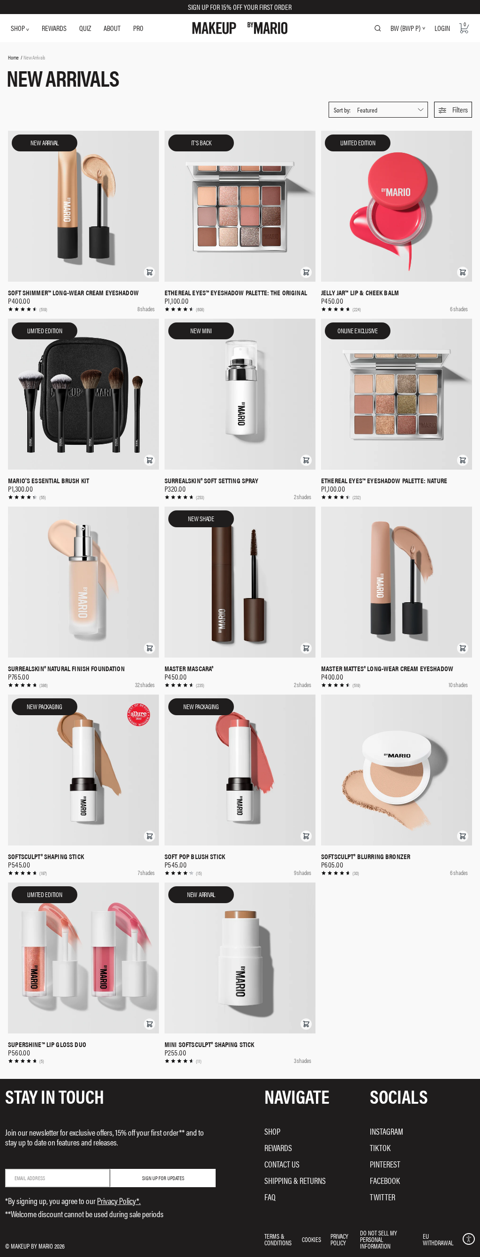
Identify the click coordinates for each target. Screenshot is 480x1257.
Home (13, 57)
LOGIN (442, 27)
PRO (138, 27)
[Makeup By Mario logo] (240, 28)
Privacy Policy (339, 1239)
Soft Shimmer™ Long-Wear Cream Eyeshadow (73, 292)
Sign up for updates (163, 1178)
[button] (453, 110)
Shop (272, 1131)
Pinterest (385, 1164)
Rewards (278, 1147)
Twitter (382, 1197)
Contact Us (282, 1164)
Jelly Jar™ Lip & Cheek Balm (360, 292)
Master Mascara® (189, 668)
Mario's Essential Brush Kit (48, 480)
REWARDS (54, 27)
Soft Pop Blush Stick (195, 856)
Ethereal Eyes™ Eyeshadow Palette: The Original (236, 292)
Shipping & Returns (295, 1180)
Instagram (386, 1131)
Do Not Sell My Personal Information (378, 1239)
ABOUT (112, 27)
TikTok (380, 1147)
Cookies (311, 1239)
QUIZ (85, 27)
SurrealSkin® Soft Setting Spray (211, 480)
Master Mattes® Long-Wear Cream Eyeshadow (387, 668)
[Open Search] (378, 28)
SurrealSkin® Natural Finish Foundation (66, 668)
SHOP (18, 27)
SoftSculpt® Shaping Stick (46, 856)
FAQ (270, 1197)
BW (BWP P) (405, 28)
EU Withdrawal (438, 1239)
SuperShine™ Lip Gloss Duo (47, 1044)
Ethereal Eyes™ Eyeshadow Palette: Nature (384, 480)
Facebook (385, 1180)
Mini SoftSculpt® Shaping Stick (210, 1044)
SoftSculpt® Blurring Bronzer (365, 856)
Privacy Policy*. (119, 1200)
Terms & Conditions (278, 1239)
